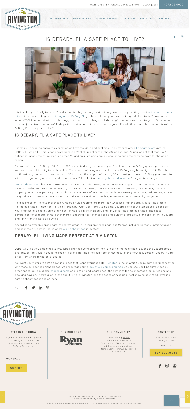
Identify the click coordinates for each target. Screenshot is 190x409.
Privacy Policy (114, 396)
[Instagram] (183, 37)
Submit (16, 368)
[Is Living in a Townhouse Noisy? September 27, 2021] (2, 397)
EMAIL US (166, 345)
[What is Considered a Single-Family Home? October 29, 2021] (187, 397)
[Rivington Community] (23, 19)
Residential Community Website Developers (94, 398)
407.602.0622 (174, 4)
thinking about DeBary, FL (69, 116)
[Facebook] (175, 37)
